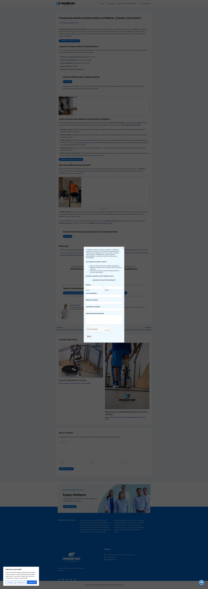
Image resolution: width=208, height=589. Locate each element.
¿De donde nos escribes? (93, 306)
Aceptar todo (32, 582)
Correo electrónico (92, 293)
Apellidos (107, 290)
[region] (21, 576)
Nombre (88, 285)
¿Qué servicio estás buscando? (95, 313)
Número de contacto (92, 300)
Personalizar (10, 582)
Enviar (89, 336)
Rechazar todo (21, 582)
